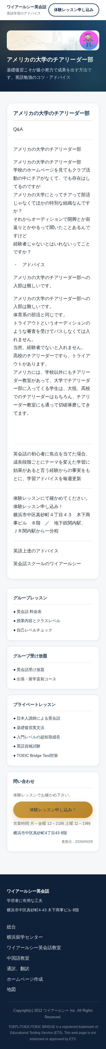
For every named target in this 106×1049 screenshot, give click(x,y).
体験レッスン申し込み (74, 10)
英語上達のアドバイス (36, 550)
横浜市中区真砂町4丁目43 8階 (40, 833)
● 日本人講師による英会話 (36, 718)
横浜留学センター (25, 937)
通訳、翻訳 (18, 968)
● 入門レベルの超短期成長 (36, 737)
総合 (11, 926)
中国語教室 (18, 958)
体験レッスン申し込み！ (38, 506)
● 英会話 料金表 (27, 612)
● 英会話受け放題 (28, 670)
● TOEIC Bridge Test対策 (35, 755)
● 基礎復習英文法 (28, 728)
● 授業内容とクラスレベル (36, 621)
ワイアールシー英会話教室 (34, 947)
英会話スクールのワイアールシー (47, 563)
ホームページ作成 (25, 979)
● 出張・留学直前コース (34, 679)
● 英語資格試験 (26, 746)
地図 (11, 989)
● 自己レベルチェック (32, 630)
